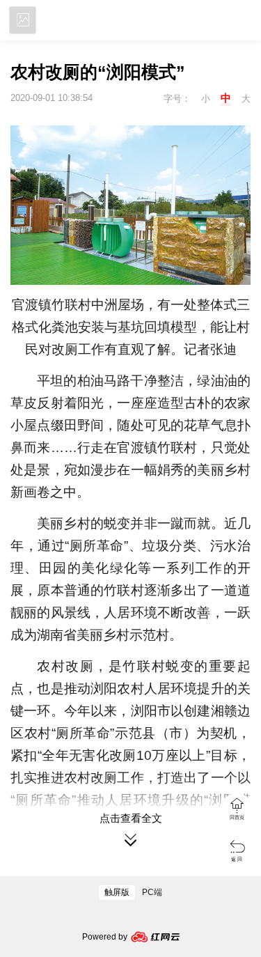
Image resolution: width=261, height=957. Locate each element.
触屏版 (116, 892)
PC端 (152, 892)
